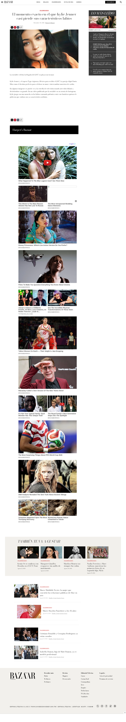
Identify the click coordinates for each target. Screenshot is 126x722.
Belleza (46, 2)
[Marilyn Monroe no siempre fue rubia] (74, 552)
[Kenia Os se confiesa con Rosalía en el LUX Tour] (28, 552)
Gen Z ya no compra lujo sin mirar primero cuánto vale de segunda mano (102, 71)
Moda (38, 2)
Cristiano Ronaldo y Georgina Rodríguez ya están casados (59, 635)
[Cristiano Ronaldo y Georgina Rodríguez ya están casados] (26, 634)
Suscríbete (110, 2)
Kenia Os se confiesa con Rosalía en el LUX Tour (27, 564)
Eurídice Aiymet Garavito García (56, 598)
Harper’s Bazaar (50, 23)
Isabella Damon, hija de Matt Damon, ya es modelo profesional (58, 653)
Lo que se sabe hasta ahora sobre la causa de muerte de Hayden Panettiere (102, 56)
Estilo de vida (68, 2)
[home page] (8, 2)
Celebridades (56, 2)
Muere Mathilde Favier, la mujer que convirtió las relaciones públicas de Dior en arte (58, 593)
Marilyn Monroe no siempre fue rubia (72, 564)
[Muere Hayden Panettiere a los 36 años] (29, 611)
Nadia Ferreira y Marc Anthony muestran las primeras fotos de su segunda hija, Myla (96, 567)
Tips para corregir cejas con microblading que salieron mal (103, 63)
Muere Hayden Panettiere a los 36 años (59, 610)
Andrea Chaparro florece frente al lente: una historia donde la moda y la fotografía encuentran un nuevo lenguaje (103, 36)
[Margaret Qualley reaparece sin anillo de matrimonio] (51, 552)
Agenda (78, 2)
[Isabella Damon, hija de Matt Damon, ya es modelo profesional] (26, 652)
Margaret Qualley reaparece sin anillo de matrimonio (50, 566)
